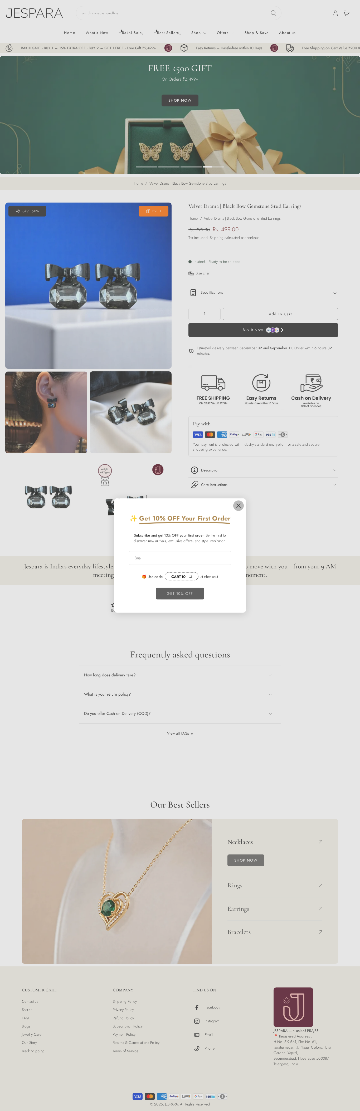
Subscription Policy (128, 1026)
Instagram (212, 1021)
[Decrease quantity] (194, 314)
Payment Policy (124, 1034)
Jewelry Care (31, 1034)
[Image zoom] (88, 286)
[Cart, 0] (347, 13)
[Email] (199, 1035)
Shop (196, 32)
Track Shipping (33, 1051)
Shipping (217, 237)
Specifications (212, 292)
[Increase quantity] (215, 314)
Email (209, 1035)
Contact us (30, 1001)
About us (287, 32)
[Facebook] (199, 1007)
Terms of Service (125, 1051)
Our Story (29, 1042)
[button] (280, 314)
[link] (180, 593)
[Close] (238, 505)
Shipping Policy (125, 1001)
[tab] (146, 166)
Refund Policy (123, 1018)
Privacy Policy (123, 1009)
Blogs (26, 1026)
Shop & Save (257, 32)
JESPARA (171, 1104)
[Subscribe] (224, 558)
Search (27, 1009)
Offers (223, 32)
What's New (97, 32)
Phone (210, 1048)
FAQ (25, 1018)
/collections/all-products (19, 58)
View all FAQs (178, 733)
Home (69, 32)
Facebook (212, 1007)
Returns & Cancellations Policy (136, 1042)
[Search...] (273, 13)
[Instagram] (199, 1021)
